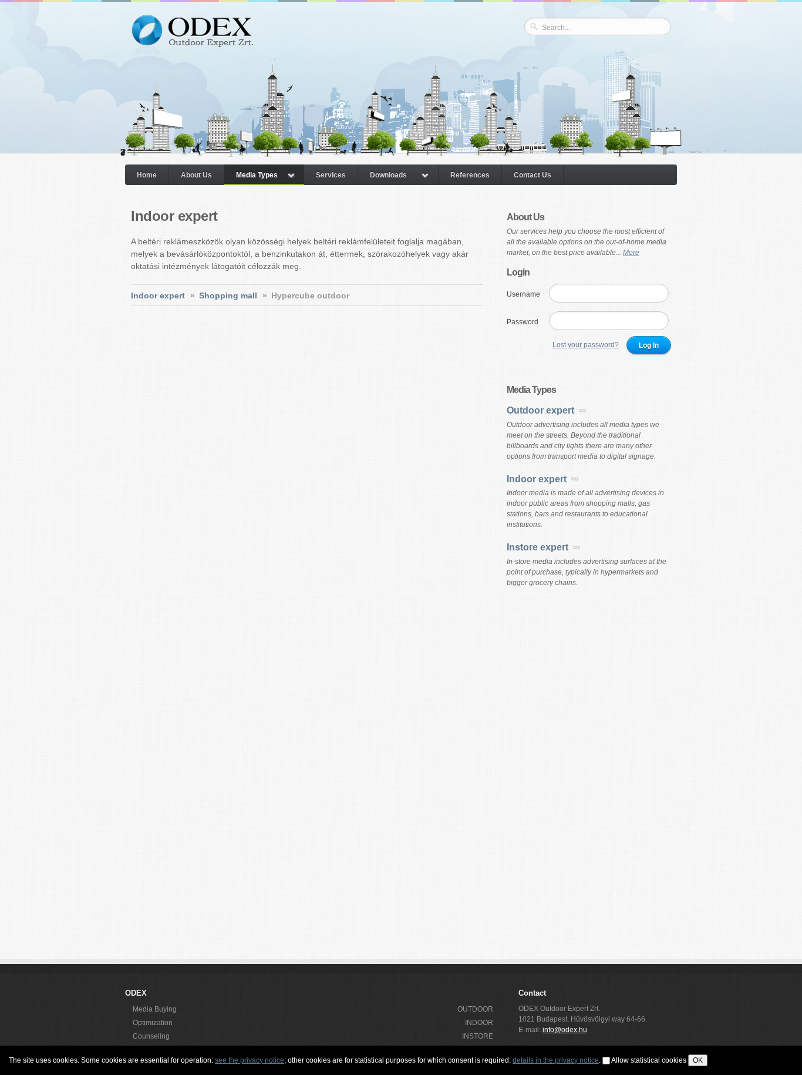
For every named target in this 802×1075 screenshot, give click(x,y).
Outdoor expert (540, 410)
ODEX (191, 40)
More (631, 252)
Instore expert (537, 547)
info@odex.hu (564, 1030)
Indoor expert (158, 295)
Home (147, 175)
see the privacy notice (249, 1060)
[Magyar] (643, 47)
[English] (660, 47)
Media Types (257, 175)
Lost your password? (585, 345)
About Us (196, 175)
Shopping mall (228, 295)
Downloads (388, 175)
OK (698, 1060)
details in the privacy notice (556, 1060)
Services (331, 175)
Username (523, 294)
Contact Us (532, 175)
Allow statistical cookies (648, 1060)
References (470, 175)
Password (522, 322)
